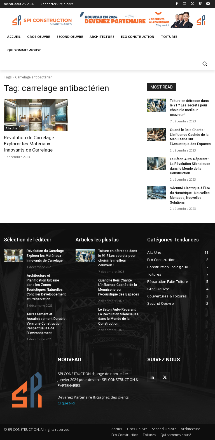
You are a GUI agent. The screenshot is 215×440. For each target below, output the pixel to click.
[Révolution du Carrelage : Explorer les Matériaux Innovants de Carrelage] (36, 115)
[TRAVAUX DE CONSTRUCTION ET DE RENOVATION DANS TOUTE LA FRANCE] (27, 390)
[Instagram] (184, 4)
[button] (204, 63)
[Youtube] (208, 4)
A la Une (11, 128)
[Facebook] (177, 4)
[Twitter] (192, 4)
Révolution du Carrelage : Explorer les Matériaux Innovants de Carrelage (30, 144)
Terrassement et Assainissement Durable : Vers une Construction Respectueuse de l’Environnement (47, 323)
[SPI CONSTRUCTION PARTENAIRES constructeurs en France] (42, 20)
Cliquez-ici (66, 403)
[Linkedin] (152, 377)
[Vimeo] (200, 4)
